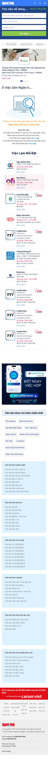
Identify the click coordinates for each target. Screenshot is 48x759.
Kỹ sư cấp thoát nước (15, 447)
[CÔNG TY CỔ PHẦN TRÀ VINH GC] (10, 166)
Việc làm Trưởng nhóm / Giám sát (18, 591)
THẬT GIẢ (42, 711)
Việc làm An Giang (12, 513)
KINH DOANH (15, 704)
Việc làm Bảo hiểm (12, 482)
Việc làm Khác (10, 629)
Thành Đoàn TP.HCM (9, 746)
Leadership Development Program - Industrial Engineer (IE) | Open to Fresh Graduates (24, 290)
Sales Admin (11, 434)
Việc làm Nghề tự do (13, 626)
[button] (40, 3)
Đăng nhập (42, 9)
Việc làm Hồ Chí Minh (13, 510)
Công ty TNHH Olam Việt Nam (27, 180)
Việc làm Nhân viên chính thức (17, 619)
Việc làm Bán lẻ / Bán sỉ (14, 479)
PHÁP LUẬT (6, 715)
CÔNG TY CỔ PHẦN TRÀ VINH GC (28, 164)
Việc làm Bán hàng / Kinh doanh (17, 476)
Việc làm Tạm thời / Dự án (15, 623)
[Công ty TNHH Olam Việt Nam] (10, 182)
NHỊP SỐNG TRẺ (24, 705)
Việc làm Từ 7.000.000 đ (14, 551)
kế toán (9, 441)
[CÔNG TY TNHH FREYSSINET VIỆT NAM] (10, 276)
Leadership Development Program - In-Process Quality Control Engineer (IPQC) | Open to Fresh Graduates (23, 231)
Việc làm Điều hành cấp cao (16, 601)
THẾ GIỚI (6, 711)
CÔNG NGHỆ (15, 707)
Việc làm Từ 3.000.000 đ (14, 544)
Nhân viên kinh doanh (29, 434)
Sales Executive (26, 421)
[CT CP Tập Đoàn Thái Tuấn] (10, 219)
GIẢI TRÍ (24, 713)
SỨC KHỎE (33, 711)
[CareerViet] (31, 696)
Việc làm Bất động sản (13, 485)
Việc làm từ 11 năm (12, 676)
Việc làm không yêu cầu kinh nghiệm (19, 657)
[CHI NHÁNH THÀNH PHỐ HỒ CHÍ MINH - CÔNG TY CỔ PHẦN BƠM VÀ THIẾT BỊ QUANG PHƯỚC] (10, 255)
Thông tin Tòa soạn (8, 744)
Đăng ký (33, 9)
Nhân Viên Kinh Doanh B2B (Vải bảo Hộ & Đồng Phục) (23, 215)
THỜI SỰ (6, 707)
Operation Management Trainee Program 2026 (23, 177)
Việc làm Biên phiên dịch (14, 488)
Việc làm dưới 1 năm (12, 663)
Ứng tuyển (20, 172)
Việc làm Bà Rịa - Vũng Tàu (15, 516)
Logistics (20, 441)
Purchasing (10, 421)
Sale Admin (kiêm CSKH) (24, 162)
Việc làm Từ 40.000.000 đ (15, 566)
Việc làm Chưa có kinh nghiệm (17, 660)
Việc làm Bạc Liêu (12, 519)
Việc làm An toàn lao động (15, 472)
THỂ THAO (32, 704)
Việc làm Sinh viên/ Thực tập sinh (18, 582)
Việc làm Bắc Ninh (12, 529)
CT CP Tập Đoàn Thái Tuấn (26, 217)
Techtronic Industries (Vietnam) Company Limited (24, 235)
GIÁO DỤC (41, 704)
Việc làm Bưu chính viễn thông (16, 491)
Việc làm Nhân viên (12, 588)
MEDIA (6, 704)
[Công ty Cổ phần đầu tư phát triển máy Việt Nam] (10, 199)
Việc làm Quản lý (11, 594)
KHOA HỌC (33, 707)
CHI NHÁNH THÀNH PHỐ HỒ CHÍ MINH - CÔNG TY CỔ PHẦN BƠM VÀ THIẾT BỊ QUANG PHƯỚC (28, 256)
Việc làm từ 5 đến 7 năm (14, 670)
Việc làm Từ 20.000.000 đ (15, 560)
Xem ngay (35, 138)
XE (15, 711)
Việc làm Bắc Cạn (12, 522)
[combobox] (24, 15)
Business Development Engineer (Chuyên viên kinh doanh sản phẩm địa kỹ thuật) (24, 272)
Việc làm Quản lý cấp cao (14, 598)
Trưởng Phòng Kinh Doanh (24, 251)
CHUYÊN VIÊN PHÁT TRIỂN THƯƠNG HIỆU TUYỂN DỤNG (22, 194)
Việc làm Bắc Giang (12, 526)
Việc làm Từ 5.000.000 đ (14, 547)
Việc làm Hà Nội (11, 507)
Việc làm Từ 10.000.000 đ (14, 554)
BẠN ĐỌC (42, 707)
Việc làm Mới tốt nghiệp (14, 585)
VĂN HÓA (24, 710)
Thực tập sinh (31, 427)
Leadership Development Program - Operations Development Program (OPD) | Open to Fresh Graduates (23, 331)
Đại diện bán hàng (13, 427)
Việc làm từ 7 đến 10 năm (14, 673)
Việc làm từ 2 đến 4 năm (14, 666)
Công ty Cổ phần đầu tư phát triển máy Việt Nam (24, 199)
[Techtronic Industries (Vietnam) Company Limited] (10, 235)
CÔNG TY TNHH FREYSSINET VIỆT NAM (27, 275)
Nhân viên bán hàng (14, 454)
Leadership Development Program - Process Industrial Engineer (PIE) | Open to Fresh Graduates (24, 311)
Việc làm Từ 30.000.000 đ (15, 563)
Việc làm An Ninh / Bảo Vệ (15, 469)
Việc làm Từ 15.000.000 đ (14, 557)
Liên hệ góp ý (6, 751)
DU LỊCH (15, 715)
